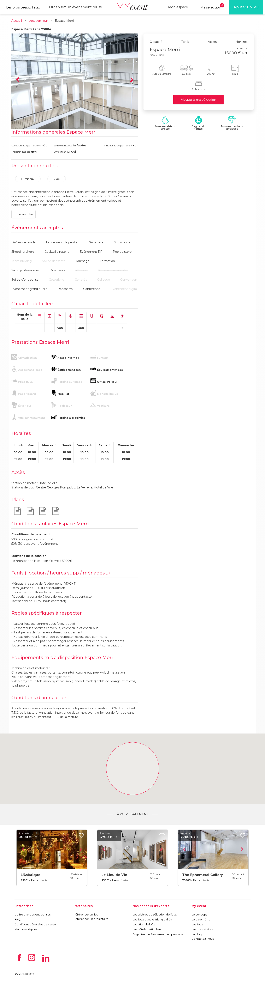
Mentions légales (25, 929)
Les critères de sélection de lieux (154, 914)
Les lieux (197, 924)
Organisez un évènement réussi (75, 7)
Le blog (197, 934)
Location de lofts (143, 924)
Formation (107, 261)
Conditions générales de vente (35, 924)
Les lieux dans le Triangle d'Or (152, 919)
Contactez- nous (203, 938)
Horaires (241, 42)
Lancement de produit (62, 242)
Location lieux (38, 21)
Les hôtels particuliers (146, 929)
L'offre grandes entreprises (32, 914)
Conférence (91, 289)
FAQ (17, 919)
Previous (17, 80)
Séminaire (96, 242)
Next (132, 80)
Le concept (199, 914)
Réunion (81, 270)
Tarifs (185, 42)
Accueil (16, 21)
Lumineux (27, 179)
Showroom (122, 242)
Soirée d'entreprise (25, 279)
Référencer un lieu (85, 914)
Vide (57, 179)
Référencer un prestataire (90, 918)
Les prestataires (202, 929)
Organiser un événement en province (157, 934)
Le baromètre (201, 919)
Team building (21, 261)
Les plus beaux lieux (23, 7)
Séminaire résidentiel (113, 270)
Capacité (156, 42)
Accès (212, 42)
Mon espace (178, 7)
